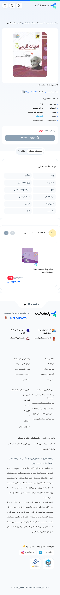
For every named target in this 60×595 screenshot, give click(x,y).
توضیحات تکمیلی (35, 151)
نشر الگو (27, 421)
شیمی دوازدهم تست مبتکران (43, 413)
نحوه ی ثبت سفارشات (22, 369)
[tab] (35, 151)
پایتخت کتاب (54, 23)
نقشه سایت (26, 379)
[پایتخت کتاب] (45, 6)
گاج (28, 416)
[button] (12, 233)
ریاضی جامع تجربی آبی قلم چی (43, 408)
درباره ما (51, 363)
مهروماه (27, 410)
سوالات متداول (48, 369)
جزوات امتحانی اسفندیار (29, 23)
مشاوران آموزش (24, 426)
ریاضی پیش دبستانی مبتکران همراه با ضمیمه (42, 271)
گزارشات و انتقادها (47, 374)
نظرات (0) (21, 151)
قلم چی (27, 400)
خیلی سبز (26, 394)
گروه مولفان (39, 116)
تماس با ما (50, 379)
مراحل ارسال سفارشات (22, 374)
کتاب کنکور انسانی (46, 444)
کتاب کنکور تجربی (30, 444)
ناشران (47, 23)
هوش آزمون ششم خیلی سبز (43, 419)
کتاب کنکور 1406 (47, 449)
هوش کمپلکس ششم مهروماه (43, 403)
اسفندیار (40, 23)
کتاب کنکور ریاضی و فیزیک (28, 438)
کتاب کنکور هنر (14, 444)
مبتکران (27, 405)
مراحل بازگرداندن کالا (23, 363)
